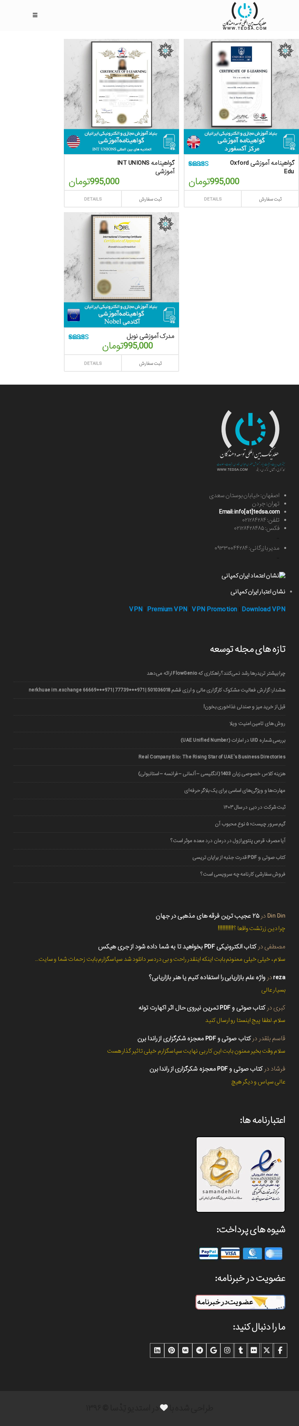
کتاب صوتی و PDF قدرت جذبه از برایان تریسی (238, 857)
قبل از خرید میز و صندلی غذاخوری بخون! (244, 706)
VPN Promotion (214, 609)
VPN (136, 609)
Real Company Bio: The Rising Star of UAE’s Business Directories (212, 757)
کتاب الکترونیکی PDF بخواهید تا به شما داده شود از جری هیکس (177, 946)
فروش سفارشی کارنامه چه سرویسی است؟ (243, 874)
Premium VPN (167, 609)
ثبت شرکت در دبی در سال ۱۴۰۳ (254, 807)
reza (279, 977)
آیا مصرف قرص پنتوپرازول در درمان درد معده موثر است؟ (228, 840)
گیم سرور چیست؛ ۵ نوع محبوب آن (250, 824)
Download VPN (263, 609)
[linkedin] (157, 1350)
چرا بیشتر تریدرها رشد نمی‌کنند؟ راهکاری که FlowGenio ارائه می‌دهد (216, 673)
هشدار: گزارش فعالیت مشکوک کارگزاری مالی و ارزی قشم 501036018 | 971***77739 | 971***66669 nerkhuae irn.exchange (157, 690)
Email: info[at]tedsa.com (249, 512)
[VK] (185, 1350)
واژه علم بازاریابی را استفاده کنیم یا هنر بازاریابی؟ (207, 977)
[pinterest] (171, 1350)
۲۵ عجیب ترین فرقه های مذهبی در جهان (208, 916)
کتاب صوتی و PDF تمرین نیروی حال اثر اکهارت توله (202, 1008)
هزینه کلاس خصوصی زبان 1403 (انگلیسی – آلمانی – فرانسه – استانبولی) (211, 773)
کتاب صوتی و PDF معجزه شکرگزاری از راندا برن (194, 1038)
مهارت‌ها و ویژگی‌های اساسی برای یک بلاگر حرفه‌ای (234, 790)
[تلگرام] (199, 1350)
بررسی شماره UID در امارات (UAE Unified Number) (233, 740)
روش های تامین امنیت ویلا (257, 723)
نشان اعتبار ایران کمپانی (257, 591)
